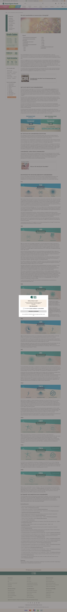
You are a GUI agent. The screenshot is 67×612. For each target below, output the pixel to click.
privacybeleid (41, 308)
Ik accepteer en (34, 308)
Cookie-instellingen (33, 308)
